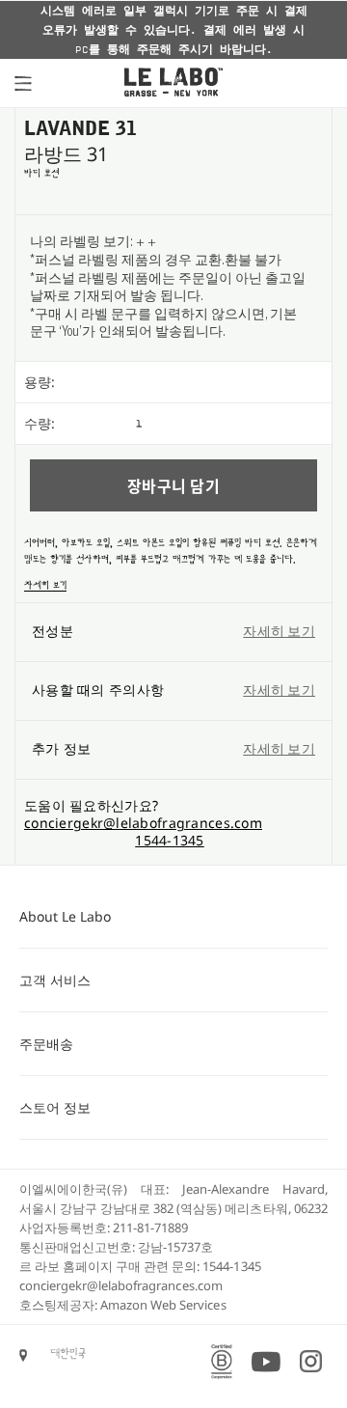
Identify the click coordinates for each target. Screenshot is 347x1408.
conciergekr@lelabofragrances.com (143, 823)
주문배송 (46, 1044)
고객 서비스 (55, 980)
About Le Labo (65, 916)
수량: (39, 423)
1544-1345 (169, 840)
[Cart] (313, 83)
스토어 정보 (55, 1107)
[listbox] (234, 382)
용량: (39, 382)
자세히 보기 (45, 585)
